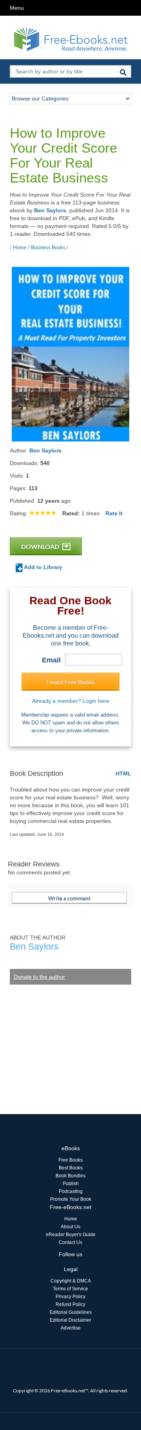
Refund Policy (70, 1304)
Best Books (71, 1168)
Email (51, 660)
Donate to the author (39, 977)
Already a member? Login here (70, 701)
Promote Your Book (70, 1199)
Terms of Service (70, 1288)
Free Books (70, 1160)
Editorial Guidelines (71, 1312)
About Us (70, 1226)
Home (70, 1219)
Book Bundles (70, 1175)
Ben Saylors (50, 210)
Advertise (71, 1328)
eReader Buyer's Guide (71, 1234)
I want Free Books (71, 682)
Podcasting (71, 1191)
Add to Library (42, 567)
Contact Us (70, 1242)
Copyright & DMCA (71, 1281)
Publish (71, 1183)
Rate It (114, 513)
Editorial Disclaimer (70, 1320)
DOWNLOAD (40, 546)
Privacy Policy (70, 1296)
